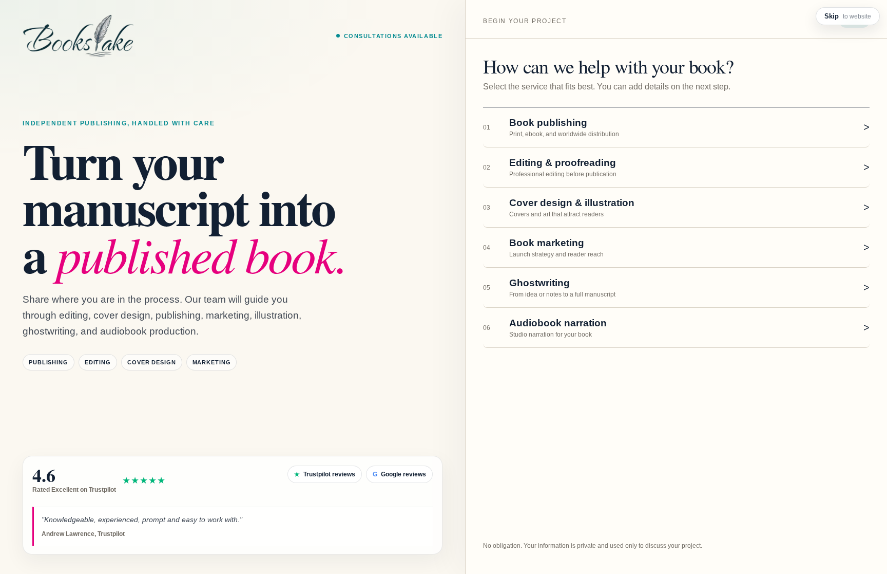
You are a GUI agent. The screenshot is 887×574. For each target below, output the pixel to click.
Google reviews (399, 474)
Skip (847, 16)
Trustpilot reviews (324, 474)
